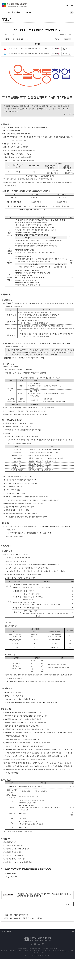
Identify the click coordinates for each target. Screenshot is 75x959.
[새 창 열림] (31, 944)
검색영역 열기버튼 (67, 5)
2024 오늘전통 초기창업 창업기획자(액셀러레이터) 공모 (26, 918)
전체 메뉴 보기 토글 (73, 5)
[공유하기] (72, 12)
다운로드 (65, 49)
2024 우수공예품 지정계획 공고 (19, 915)
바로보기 (54, 49)
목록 (67, 904)
